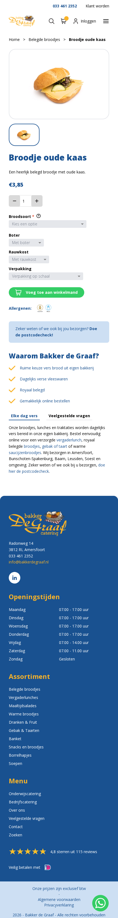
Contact (16, 826)
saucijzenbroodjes (25, 452)
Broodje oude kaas (87, 39)
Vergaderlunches (23, 697)
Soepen (15, 763)
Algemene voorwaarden (59, 899)
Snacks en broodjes (26, 747)
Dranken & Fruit (23, 722)
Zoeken (15, 834)
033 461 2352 (65, 6)
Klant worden (97, 6)
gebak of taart (54, 446)
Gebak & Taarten (24, 730)
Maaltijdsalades (22, 705)
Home (14, 39)
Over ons (17, 810)
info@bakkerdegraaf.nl (29, 562)
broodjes (32, 446)
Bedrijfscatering (23, 801)
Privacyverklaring (59, 905)
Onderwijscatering (25, 793)
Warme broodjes (24, 714)
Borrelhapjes (20, 755)
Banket (15, 738)
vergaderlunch (69, 440)
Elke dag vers (24, 415)
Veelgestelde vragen (69, 415)
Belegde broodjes (44, 39)
